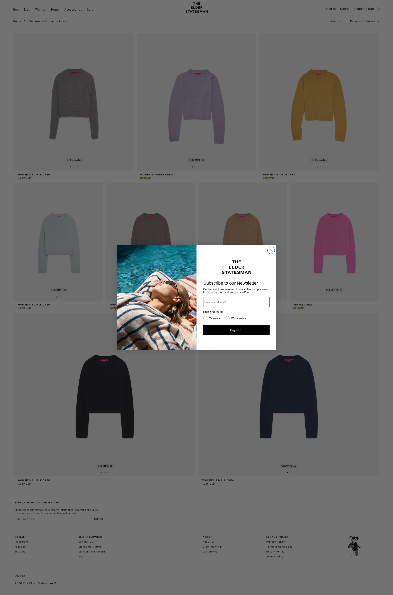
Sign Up (236, 330)
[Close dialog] (271, 250)
